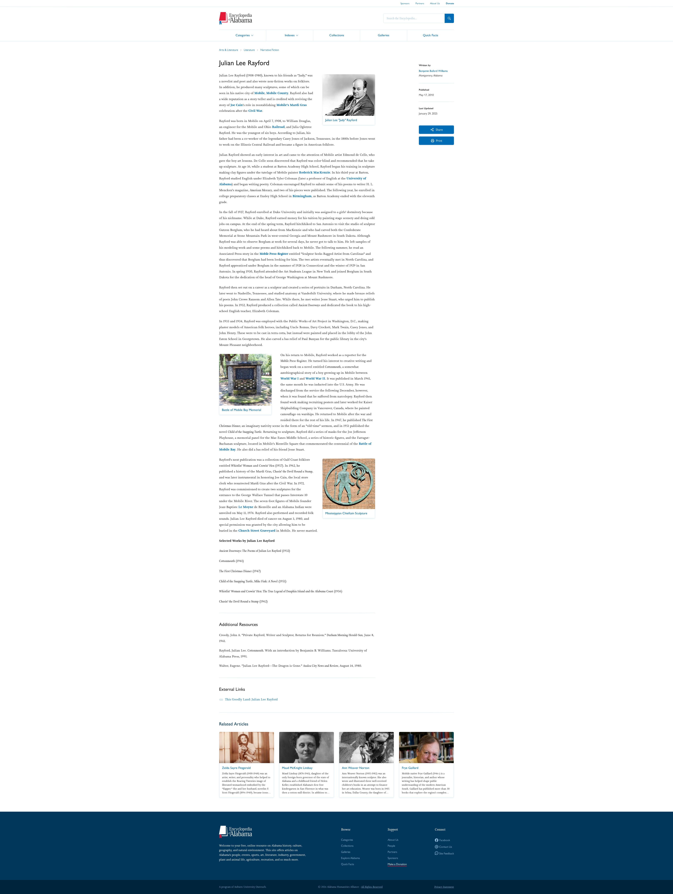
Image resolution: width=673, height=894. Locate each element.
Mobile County (277, 93)
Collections (336, 35)
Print (439, 140)
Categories (243, 35)
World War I (289, 378)
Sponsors (404, 3)
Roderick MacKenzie (314, 172)
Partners (420, 3)
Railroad (278, 127)
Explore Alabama (350, 858)
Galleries (383, 35)
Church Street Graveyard (256, 530)
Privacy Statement (444, 886)
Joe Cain (236, 105)
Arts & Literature (228, 50)
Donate (450, 3)
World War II (315, 378)
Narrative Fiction (269, 50)
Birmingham (302, 196)
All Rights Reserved (372, 886)
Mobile (259, 93)
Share (439, 129)
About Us (435, 3)
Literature (249, 50)
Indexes (290, 35)
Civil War (255, 111)
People (391, 846)
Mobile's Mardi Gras (291, 105)
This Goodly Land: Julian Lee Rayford (251, 699)
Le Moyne (245, 507)
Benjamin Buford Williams (433, 71)
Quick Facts (430, 35)
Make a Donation (397, 864)
